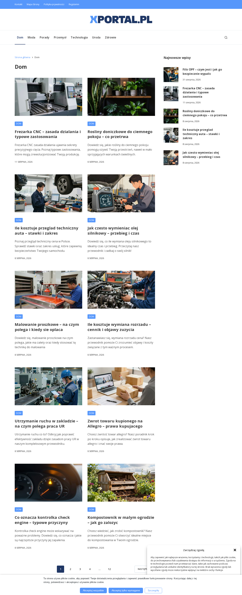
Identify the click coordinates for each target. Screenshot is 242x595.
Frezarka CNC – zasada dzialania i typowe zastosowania (48, 134)
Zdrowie (110, 37)
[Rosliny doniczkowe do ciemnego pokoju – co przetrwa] (121, 97)
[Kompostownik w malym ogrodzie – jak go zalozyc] (121, 483)
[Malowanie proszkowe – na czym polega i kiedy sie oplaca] (48, 290)
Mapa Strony (33, 4)
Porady (44, 37)
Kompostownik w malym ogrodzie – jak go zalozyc (121, 520)
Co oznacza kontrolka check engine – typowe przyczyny (42, 520)
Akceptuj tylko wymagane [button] (126, 590)
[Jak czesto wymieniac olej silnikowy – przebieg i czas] (121, 193)
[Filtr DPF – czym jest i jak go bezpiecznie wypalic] (171, 74)
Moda (31, 37)
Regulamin (74, 4)
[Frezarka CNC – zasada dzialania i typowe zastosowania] (48, 97)
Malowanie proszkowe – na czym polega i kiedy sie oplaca (47, 327)
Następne (143, 569)
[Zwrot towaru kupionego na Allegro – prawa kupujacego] (121, 386)
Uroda (96, 37)
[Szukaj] (226, 37)
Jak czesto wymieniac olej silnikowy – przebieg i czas (113, 230)
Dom (20, 37)
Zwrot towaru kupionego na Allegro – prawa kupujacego (115, 423)
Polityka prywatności (54, 4)
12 (109, 569)
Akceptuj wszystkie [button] (93, 590)
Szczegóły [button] (153, 590)
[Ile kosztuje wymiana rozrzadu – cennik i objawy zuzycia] (121, 290)
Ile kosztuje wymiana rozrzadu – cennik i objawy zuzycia (119, 327)
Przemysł (60, 37)
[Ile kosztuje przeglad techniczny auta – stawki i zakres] (48, 193)
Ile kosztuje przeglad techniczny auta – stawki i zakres (46, 230)
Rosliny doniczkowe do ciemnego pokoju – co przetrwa (120, 134)
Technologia (79, 37)
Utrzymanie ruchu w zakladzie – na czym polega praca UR (46, 423)
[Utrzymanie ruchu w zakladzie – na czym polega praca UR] (48, 386)
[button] (235, 550)
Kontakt (18, 4)
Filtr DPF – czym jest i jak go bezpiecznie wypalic (202, 71)
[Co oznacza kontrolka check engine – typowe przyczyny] (48, 483)
